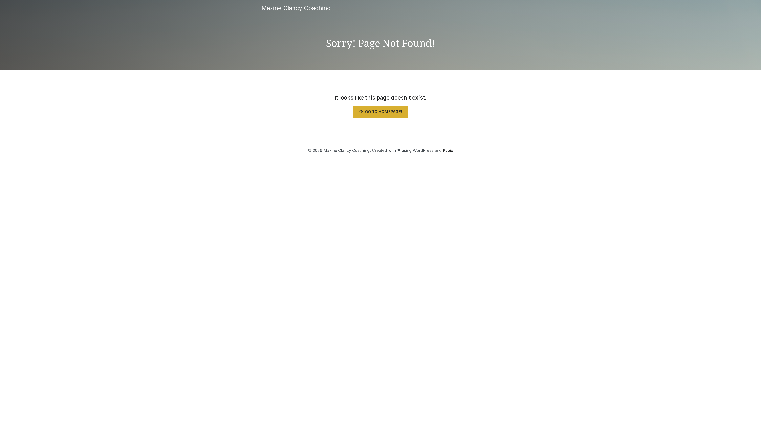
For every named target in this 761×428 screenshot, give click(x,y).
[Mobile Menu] (496, 8)
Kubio (448, 150)
